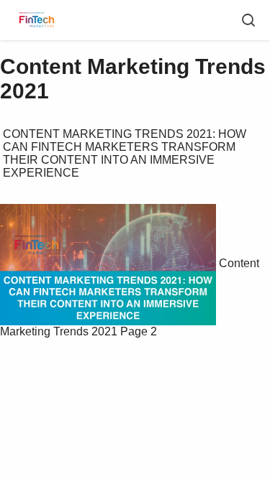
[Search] (248, 20)
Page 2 (138, 331)
